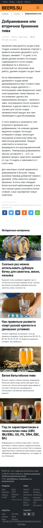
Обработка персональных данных (14, 476)
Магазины (5, 492)
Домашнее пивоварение (37, 498)
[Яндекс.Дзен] (32, 514)
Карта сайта (14, 490)
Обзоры (12, 2)
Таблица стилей (5, 495)
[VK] (24, 514)
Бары (4, 489)
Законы (26, 492)
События (20, 2)
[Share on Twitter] (11, 212)
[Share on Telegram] (30, 212)
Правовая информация (32, 473)
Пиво (3, 514)
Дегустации (37, 505)
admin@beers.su (12, 479)
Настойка (15, 514)
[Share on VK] (17, 212)
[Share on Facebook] (4, 212)
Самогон (5, 516)
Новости (27, 2)
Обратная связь (15, 495)
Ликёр (14, 516)
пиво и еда (23, 37)
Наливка (15, 519)
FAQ (34, 502)
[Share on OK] (24, 212)
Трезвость (36, 492)
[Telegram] (28, 514)
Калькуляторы (17, 499)
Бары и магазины (26, 498)
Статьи (5, 2)
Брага (4, 519)
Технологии (27, 494)
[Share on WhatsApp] (37, 212)
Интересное (37, 494)
